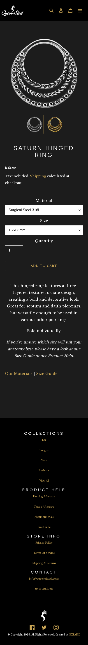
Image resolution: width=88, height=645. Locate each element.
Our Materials (18, 373)
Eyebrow (44, 470)
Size (44, 220)
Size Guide (47, 373)
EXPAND (75, 634)
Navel (44, 460)
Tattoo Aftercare (44, 506)
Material (44, 200)
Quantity (44, 241)
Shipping (38, 176)
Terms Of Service (44, 552)
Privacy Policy (44, 542)
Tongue (44, 450)
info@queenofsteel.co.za (44, 578)
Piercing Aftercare (44, 496)
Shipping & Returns (44, 563)
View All (44, 480)
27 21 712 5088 (44, 588)
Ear (44, 440)
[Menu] (80, 10)
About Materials (44, 517)
